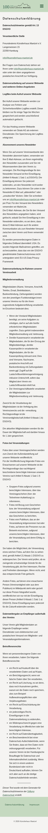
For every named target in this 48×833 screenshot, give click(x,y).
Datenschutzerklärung (14, 805)
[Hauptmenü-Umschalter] (41, 6)
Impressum (34, 805)
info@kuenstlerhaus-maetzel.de (18, 58)
